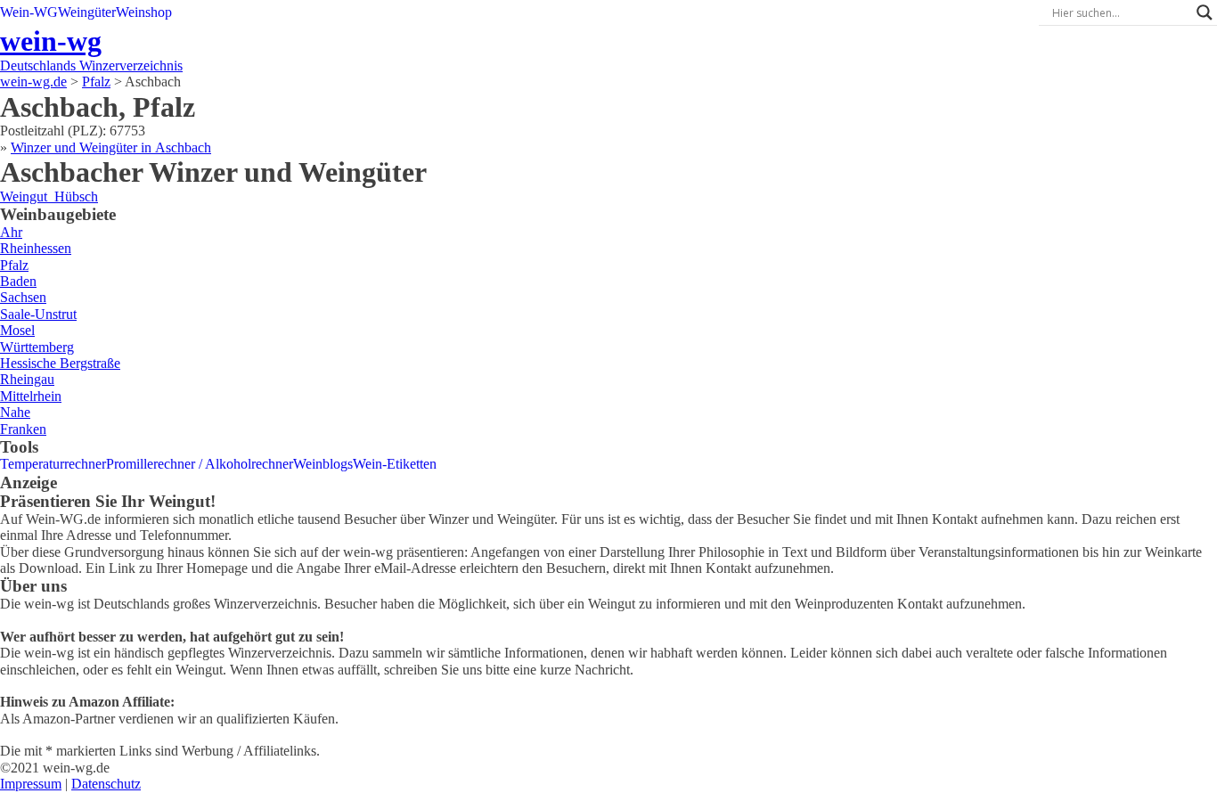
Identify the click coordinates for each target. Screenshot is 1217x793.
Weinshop (144, 12)
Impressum (30, 783)
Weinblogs (323, 463)
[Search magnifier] (1204, 12)
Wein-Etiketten (395, 463)
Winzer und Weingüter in (111, 147)
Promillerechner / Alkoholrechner (199, 463)
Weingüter (87, 12)
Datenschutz (106, 783)
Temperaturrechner (53, 463)
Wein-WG (29, 12)
